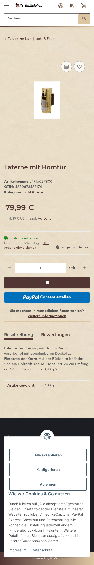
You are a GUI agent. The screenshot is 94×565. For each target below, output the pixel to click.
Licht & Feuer (34, 192)
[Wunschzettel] (72, 6)
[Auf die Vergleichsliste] (66, 66)
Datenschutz (42, 550)
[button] (61, 6)
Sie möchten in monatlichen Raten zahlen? (47, 313)
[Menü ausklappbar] (6, 3)
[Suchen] (84, 18)
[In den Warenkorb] (8, 54)
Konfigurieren (48, 469)
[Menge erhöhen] (84, 268)
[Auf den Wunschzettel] (79, 66)
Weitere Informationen (47, 316)
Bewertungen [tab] (55, 334)
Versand (45, 219)
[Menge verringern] (9, 268)
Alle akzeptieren (48, 455)
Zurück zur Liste (20, 39)
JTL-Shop (56, 558)
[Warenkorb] (84, 6)
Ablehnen (48, 484)
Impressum (17, 550)
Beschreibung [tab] (18, 334)
